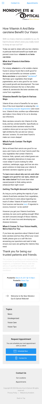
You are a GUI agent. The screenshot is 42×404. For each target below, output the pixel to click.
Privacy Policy (12, 393)
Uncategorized (13, 318)
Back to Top (21, 398)
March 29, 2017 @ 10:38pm (25, 278)
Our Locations (21, 378)
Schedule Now (22, 351)
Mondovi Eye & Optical (24, 388)
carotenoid (32, 76)
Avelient (31, 393)
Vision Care (12, 322)
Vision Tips (25, 280)
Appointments (32, 3)
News (10, 314)
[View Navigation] (3, 3)
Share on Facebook (17, 285)
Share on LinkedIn (24, 285)
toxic (25, 204)
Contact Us (15, 3)
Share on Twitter (21, 285)
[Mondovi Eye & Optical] (21, 14)
